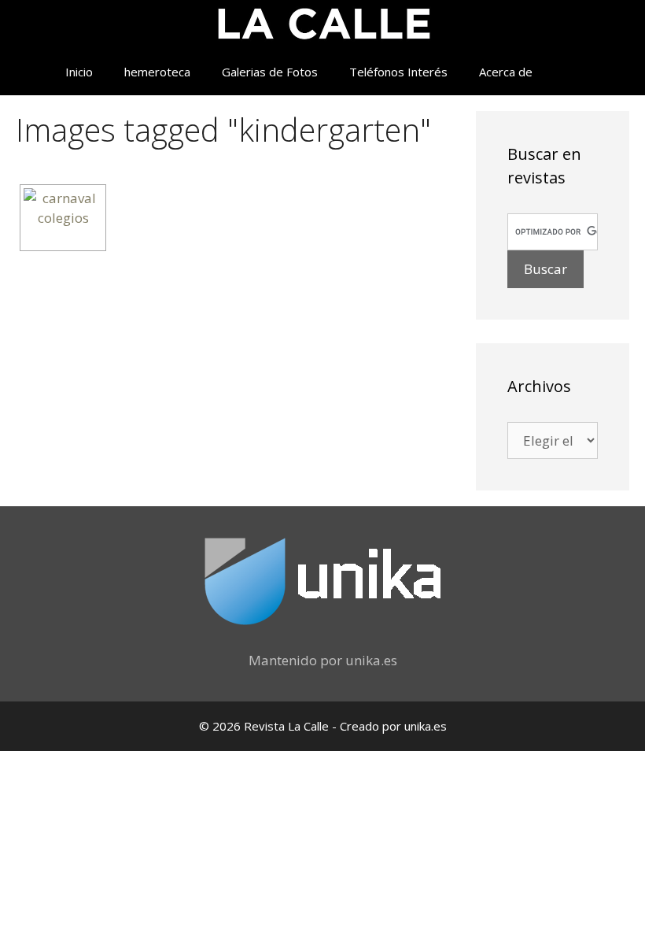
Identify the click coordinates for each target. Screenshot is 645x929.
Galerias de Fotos (270, 72)
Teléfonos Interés (398, 72)
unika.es (371, 660)
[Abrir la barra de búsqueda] (571, 71)
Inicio (79, 72)
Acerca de (506, 72)
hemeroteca (157, 72)
